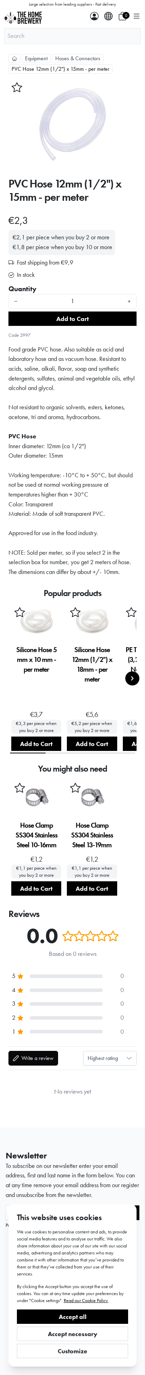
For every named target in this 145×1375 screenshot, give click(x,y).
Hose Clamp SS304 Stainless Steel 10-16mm (36, 835)
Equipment (36, 58)
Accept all (73, 1317)
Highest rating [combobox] (103, 1058)
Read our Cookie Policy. (86, 1300)
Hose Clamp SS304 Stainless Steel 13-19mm (92, 835)
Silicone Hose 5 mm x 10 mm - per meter (36, 659)
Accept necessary (72, 1334)
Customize (72, 1351)
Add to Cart (72, 319)
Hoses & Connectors (77, 58)
